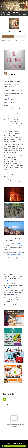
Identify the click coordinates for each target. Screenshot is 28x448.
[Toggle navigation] (26, 2)
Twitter (7, 267)
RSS (21, 36)
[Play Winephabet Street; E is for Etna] (5, 73)
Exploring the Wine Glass (9, 12)
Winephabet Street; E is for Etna (14, 74)
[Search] (23, 2)
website (8, 287)
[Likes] (5, 388)
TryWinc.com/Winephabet (13, 98)
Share (8, 36)
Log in (19, 405)
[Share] (16, 388)
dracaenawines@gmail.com (12, 254)
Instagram (13, 267)
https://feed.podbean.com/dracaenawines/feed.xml (14, 14)
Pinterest (19, 267)
